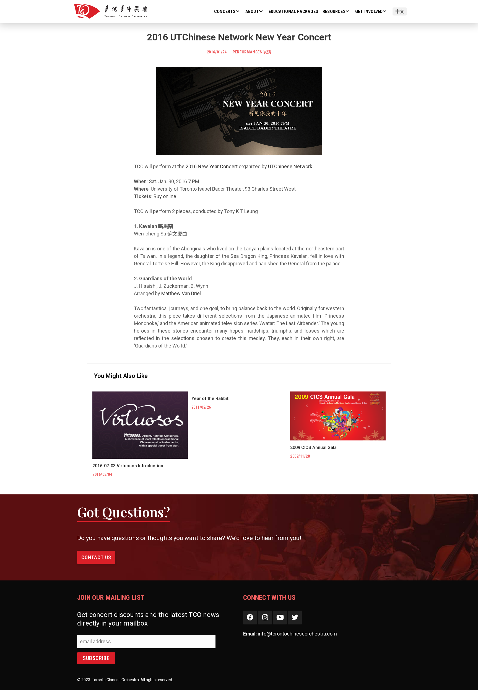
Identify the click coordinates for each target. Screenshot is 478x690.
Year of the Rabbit (209, 398)
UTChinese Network (290, 166)
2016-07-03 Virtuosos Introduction (127, 465)
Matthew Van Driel (181, 293)
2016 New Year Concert (212, 166)
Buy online (165, 196)
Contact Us (96, 557)
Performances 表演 (252, 52)
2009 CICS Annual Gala (313, 447)
